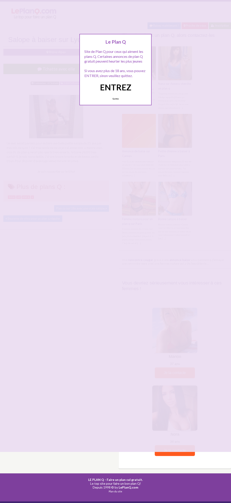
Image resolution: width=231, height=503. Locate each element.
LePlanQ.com (128, 487)
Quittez (115, 99)
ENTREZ (115, 87)
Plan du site (115, 491)
